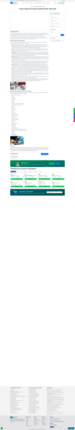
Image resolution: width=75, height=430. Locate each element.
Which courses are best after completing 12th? (64, 422)
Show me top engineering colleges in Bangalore (64, 424)
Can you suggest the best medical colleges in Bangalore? (65, 420)
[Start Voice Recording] (58, 428)
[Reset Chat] (72, 408)
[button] (72, 406)
